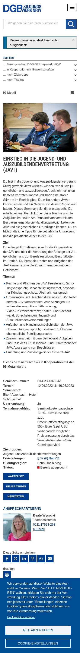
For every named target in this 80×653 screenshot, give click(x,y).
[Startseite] (19, 8)
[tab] (40, 65)
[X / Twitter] (15, 558)
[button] (73, 40)
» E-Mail (39, 529)
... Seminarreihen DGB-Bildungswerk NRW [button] (32, 64)
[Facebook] (7, 558)
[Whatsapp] (41, 558)
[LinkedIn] (24, 558)
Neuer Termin (16, 486)
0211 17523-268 (44, 524)
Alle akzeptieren (38, 630)
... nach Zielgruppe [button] (16, 74)
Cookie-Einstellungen (38, 643)
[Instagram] (32, 558)
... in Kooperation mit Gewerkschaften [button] (28, 69)
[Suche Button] (71, 24)
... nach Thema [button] (13, 79)
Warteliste (16, 476)
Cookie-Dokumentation (21, 617)
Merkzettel (16, 496)
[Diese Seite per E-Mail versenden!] (50, 558)
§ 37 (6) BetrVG (48, 458)
